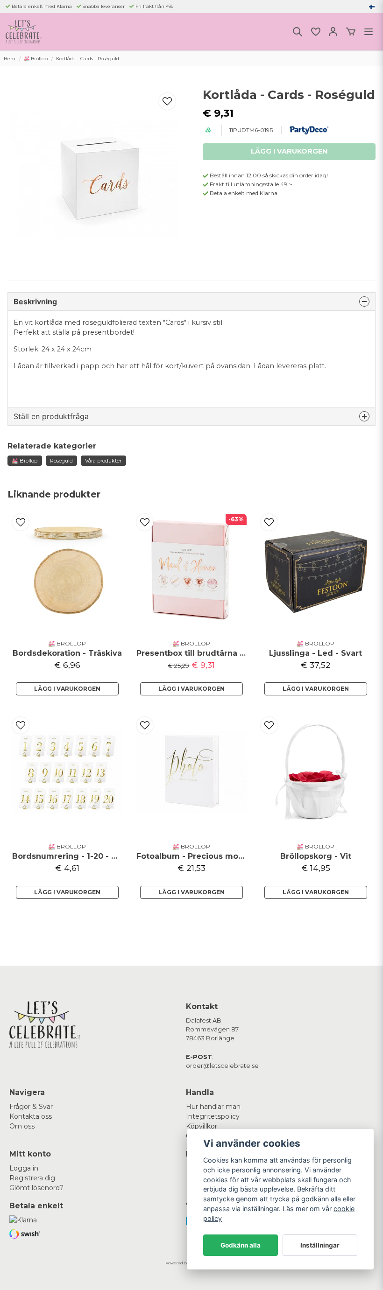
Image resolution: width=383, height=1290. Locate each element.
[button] (371, 6)
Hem (9, 59)
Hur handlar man (213, 1106)
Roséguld (61, 460)
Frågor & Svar (31, 1106)
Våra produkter (103, 460)
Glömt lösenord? (36, 1188)
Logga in (23, 1168)
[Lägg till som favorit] (315, 31)
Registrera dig (32, 1178)
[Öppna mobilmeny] (368, 31)
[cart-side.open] (351, 31)
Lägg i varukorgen (67, 688)
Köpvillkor (201, 1126)
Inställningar (320, 1245)
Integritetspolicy (213, 1116)
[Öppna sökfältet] (297, 31)
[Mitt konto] (333, 31)
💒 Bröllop (36, 59)
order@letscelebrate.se (222, 1065)
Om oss (22, 1126)
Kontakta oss (30, 1116)
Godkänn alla (240, 1245)
